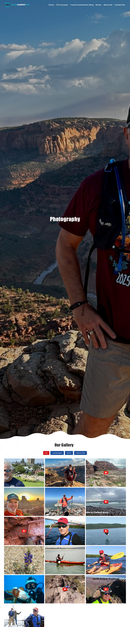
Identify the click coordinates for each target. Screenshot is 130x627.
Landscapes (57, 453)
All (46, 453)
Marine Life (80, 453)
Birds (69, 453)
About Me (108, 5)
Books (98, 5)
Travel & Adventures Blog (82, 5)
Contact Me (119, 5)
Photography (62, 5)
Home (51, 5)
